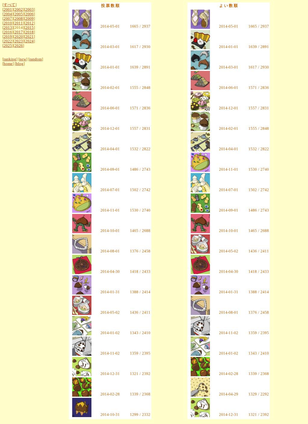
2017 (18, 32)
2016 (8, 32)
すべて (9, 5)
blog (19, 64)
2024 (29, 41)
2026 (18, 46)
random (35, 59)
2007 (8, 19)
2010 (8, 23)
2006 (29, 14)
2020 (18, 37)
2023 (18, 41)
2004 (8, 14)
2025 (8, 46)
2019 (8, 37)
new (23, 59)
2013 (8, 28)
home (8, 64)
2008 (18, 19)
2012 (29, 23)
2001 (8, 10)
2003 (29, 10)
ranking (10, 59)
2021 (29, 37)
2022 (8, 41)
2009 (29, 19)
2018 (29, 32)
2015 (29, 28)
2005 (18, 14)
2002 (18, 10)
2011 (18, 23)
